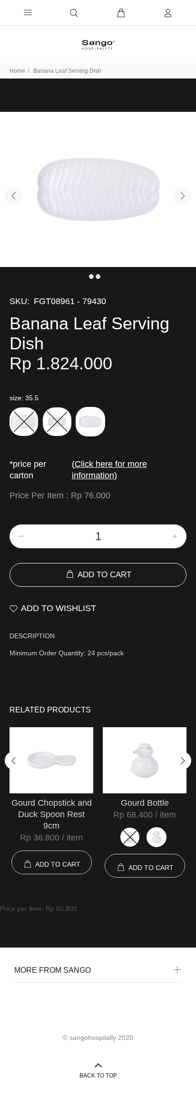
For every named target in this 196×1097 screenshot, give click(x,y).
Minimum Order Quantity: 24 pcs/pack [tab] (67, 653)
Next (182, 196)
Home (17, 71)
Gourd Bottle (145, 803)
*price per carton (78, 469)
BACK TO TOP (98, 1075)
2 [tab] (98, 276)
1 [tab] (91, 276)
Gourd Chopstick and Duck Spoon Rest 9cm (51, 814)
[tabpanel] (98, 189)
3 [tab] (104, 276)
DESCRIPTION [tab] (32, 636)
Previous (14, 196)
